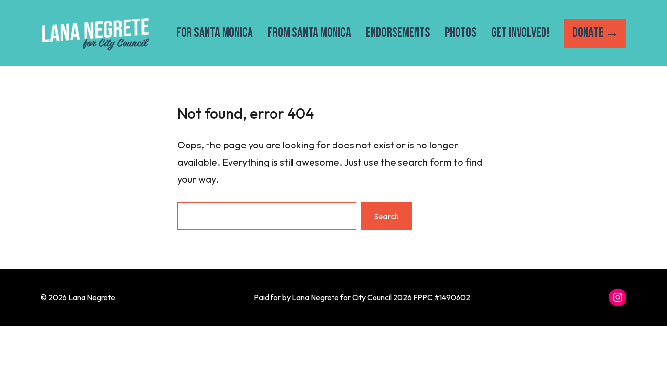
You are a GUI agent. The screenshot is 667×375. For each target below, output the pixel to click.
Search (386, 216)
